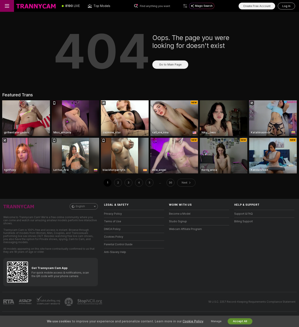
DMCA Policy (112, 229)
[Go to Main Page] (36, 6)
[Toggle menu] (7, 6)
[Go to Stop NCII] (90, 301)
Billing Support (243, 221)
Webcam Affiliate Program (185, 229)
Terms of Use (112, 221)
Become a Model (179, 213)
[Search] (185, 6)
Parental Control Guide (118, 244)
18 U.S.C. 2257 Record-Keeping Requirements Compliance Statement (251, 301)
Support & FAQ (243, 213)
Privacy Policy (113, 213)
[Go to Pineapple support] (69, 302)
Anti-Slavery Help (115, 252)
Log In (286, 6)
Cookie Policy (193, 321)
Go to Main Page (170, 64)
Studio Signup (178, 221)
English (80, 206)
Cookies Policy (113, 236)
